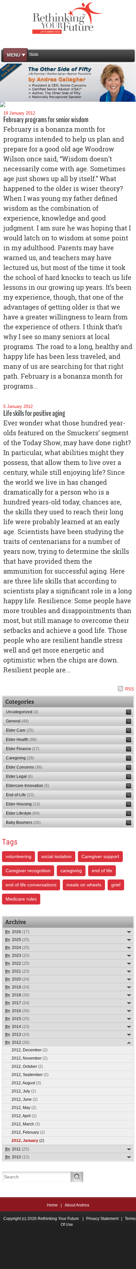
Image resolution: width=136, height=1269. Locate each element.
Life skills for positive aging (34, 413)
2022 (20, 963)
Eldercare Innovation (27, 785)
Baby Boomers (23, 822)
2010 (20, 1157)
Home (52, 1205)
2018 (20, 995)
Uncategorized (22, 712)
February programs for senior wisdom (45, 119)
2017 (20, 1003)
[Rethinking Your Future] (68, 17)
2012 (20, 1042)
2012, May (24, 1107)
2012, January (28, 1140)
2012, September (30, 1074)
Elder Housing (23, 804)
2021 (20, 971)
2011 (20, 1149)
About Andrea (77, 1205)
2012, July (24, 1091)
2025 (20, 939)
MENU (13, 55)
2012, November (30, 1058)
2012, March (26, 1124)
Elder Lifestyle (23, 813)
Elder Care (20, 730)
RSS (129, 689)
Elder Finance (22, 748)
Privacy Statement (102, 1218)
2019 (20, 987)
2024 (20, 947)
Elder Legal (19, 776)
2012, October (27, 1066)
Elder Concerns (24, 767)
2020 (20, 979)
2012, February (28, 1132)
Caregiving (20, 758)
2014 (20, 1026)
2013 (20, 1034)
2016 (20, 1011)
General (17, 721)
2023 (20, 955)
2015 (20, 1018)
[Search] (77, 1177)
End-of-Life (20, 795)
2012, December (30, 1050)
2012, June (25, 1099)
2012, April (24, 1116)
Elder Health (21, 739)
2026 (20, 932)
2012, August (26, 1083)
